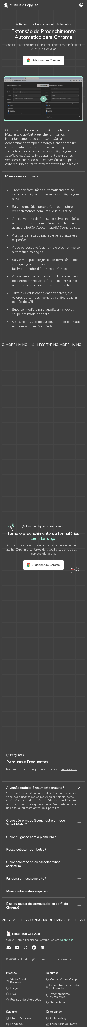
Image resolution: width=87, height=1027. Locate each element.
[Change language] (81, 5)
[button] (43, 788)
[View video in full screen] (43, 98)
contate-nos (69, 769)
